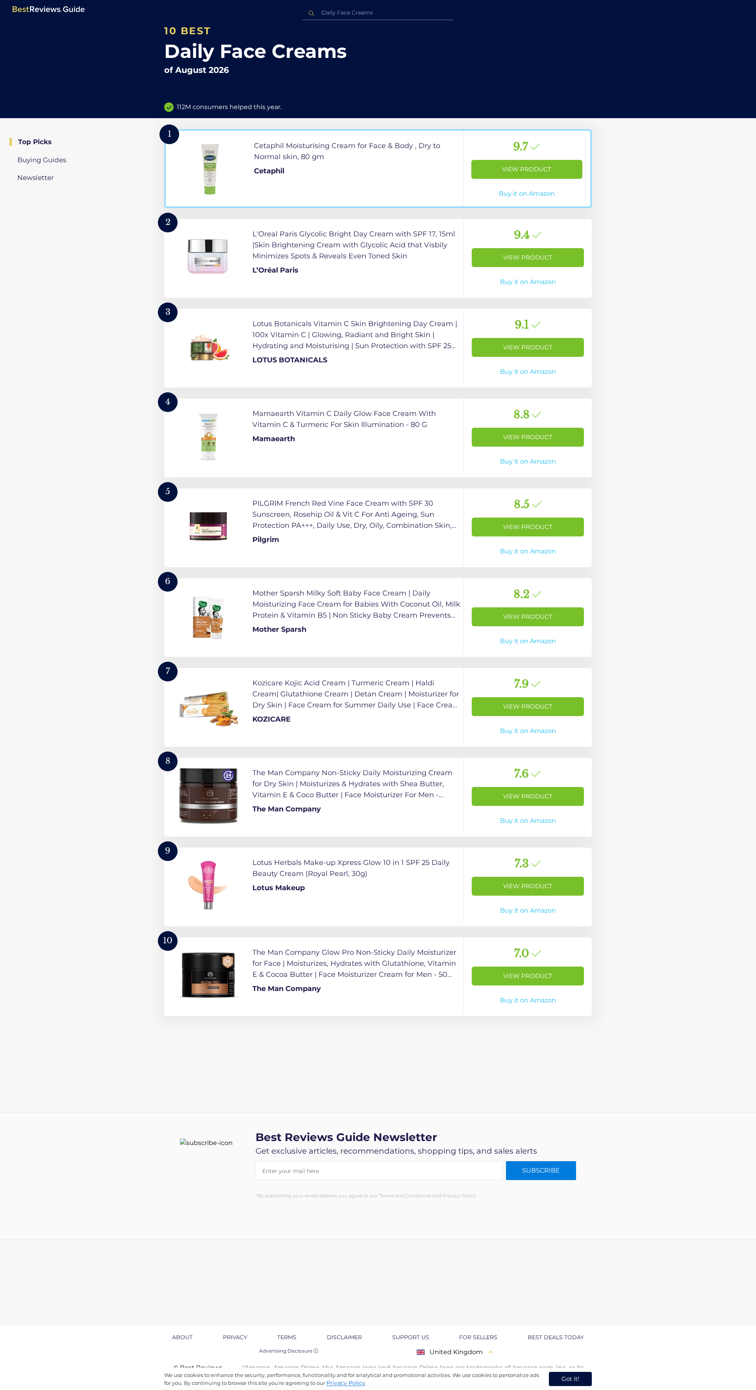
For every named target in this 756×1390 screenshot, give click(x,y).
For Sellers (478, 1337)
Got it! (570, 1379)
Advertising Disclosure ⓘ (288, 1351)
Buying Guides (41, 160)
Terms (286, 1337)
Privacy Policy (345, 1382)
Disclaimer (344, 1337)
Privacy (235, 1337)
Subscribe (541, 1170)
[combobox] (378, 13)
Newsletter (35, 178)
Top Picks (35, 142)
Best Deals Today (556, 1337)
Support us (410, 1337)
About (182, 1337)
